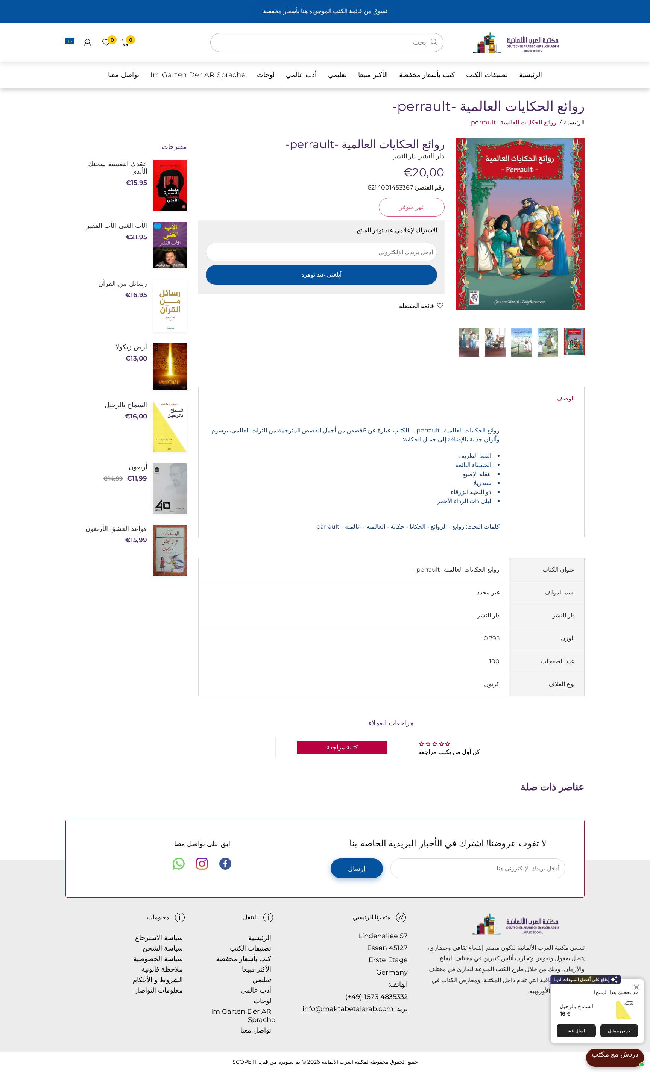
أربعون (138, 467)
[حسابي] (87, 42)
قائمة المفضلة (416, 305)
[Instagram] (202, 864)
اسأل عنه (576, 1030)
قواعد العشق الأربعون (116, 528)
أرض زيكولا (131, 347)
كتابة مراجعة (342, 747)
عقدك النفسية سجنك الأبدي (117, 167)
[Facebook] (225, 864)
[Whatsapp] (179, 864)
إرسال (357, 868)
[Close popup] (637, 985)
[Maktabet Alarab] (528, 41)
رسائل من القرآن (122, 283)
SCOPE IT (244, 1061)
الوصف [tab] (566, 398)
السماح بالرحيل (576, 1006)
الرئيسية (574, 122)
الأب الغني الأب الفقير (116, 225)
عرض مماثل (619, 1030)
